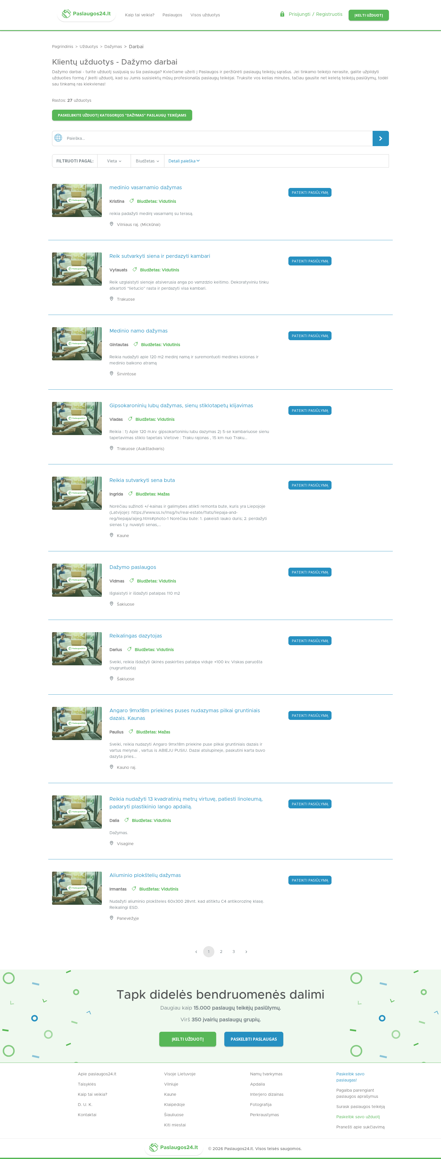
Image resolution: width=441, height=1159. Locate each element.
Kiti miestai (175, 1125)
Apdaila (257, 1084)
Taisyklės (87, 1084)
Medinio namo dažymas (138, 331)
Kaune (170, 1094)
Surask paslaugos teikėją (360, 1107)
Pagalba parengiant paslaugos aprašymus (357, 1093)
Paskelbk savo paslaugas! (350, 1077)
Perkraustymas (264, 1115)
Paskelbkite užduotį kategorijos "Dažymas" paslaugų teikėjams (122, 115)
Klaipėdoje (174, 1105)
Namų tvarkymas (266, 1074)
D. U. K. (85, 1105)
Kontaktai (87, 1115)
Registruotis (329, 14)
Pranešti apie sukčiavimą (360, 1127)
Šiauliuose (174, 1115)
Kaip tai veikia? (139, 15)
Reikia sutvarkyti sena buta (142, 480)
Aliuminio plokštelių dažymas (145, 875)
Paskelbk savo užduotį (358, 1117)
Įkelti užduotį (368, 15)
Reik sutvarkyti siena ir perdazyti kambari (159, 256)
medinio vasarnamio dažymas (145, 187)
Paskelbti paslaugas (254, 1039)
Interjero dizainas (267, 1094)
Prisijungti (299, 14)
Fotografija (261, 1105)
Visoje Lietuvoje (180, 1074)
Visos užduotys (205, 15)
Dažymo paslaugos (132, 567)
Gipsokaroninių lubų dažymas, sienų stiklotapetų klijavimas (181, 405)
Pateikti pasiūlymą (310, 192)
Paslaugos (172, 15)
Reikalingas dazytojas (135, 636)
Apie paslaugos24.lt (97, 1074)
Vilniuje (171, 1084)
